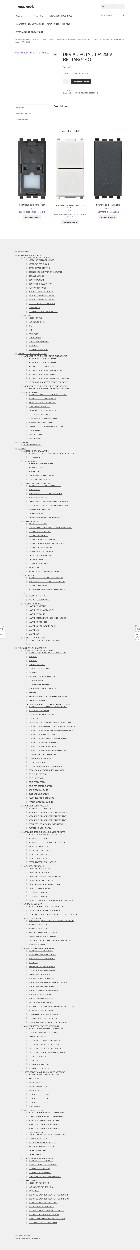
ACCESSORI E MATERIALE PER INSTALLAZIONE (48, 395)
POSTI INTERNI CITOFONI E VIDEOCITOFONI (46, 1211)
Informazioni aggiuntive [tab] (23, 113)
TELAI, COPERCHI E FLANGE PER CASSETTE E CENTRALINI (53, 914)
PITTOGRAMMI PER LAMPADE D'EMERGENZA (47, 589)
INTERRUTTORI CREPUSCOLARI (42, 734)
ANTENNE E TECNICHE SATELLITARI (38, 650)
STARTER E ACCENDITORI (39, 509)
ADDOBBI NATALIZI (30, 461)
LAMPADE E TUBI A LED (38, 622)
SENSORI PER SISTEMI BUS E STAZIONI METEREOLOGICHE (52, 1006)
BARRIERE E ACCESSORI (39, 846)
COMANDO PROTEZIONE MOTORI (36, 258)
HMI (30, 330)
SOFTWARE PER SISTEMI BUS (41, 1010)
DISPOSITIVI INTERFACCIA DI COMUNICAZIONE (47, 1052)
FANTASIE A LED (35, 467)
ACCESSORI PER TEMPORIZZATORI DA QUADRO (48, 706)
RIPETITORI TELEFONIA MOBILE (41, 1146)
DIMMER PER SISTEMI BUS (39, 974)
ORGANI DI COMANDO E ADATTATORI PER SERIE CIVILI (50, 940)
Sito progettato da (21, 1238)
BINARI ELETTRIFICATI (38, 524)
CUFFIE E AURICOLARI (38, 1138)
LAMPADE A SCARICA (37, 606)
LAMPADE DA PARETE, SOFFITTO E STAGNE (46, 543)
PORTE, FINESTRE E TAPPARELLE (42, 862)
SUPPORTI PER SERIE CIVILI (40, 1068)
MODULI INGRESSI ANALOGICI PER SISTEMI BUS (48, 982)
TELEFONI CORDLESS (37, 1150)
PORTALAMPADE (35, 457)
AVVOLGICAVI (34, 1078)
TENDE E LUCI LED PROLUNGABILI (42, 475)
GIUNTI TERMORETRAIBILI (39, 888)
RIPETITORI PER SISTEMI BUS (41, 1002)
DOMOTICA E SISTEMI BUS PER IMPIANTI (39, 948)
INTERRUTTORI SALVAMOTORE (41, 292)
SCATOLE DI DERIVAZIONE (34, 1110)
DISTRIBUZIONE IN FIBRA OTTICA (42, 676)
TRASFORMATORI (36, 513)
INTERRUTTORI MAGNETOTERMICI (42, 746)
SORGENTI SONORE (37, 944)
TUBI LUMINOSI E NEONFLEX (40, 479)
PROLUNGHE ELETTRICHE (39, 1094)
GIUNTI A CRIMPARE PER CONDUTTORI (44, 884)
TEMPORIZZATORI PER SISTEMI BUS (43, 1014)
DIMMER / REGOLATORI (38, 1036)
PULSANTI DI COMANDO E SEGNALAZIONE (46, 766)
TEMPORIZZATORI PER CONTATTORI (43, 311)
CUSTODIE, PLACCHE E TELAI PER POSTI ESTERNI (49, 1195)
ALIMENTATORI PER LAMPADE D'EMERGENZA (47, 581)
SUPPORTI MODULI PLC (38, 349)
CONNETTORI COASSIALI (39, 668)
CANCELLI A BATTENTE (38, 854)
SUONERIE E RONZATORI (39, 794)
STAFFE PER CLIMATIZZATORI (40, 422)
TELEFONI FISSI (35, 1154)
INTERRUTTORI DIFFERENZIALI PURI (43, 742)
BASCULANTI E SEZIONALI (39, 850)
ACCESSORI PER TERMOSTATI (41, 1161)
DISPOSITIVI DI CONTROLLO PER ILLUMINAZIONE (48, 505)
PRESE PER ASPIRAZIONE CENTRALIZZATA (46, 824)
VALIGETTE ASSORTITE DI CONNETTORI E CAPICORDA (51, 900)
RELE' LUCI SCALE (36, 778)
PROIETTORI (34, 567)
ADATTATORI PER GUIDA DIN (40, 264)
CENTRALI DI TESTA (37, 664)
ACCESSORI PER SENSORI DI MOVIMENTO (46, 1028)
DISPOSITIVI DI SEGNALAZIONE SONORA (45, 1048)
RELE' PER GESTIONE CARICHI (41, 786)
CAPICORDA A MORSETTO (39, 868)
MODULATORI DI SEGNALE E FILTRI (42, 688)
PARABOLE (33, 692)
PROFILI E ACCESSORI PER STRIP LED (44, 640)
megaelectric (24, 6)
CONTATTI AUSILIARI (37, 280)
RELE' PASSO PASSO (37, 782)
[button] (55, 54)
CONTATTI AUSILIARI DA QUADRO (42, 714)
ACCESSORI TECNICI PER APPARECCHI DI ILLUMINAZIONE (52, 453)
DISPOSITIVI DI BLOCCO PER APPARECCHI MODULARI (50, 722)
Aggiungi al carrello (81, 81)
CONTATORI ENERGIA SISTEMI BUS (43, 970)
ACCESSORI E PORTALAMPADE (36, 451)
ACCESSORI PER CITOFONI (39, 1183)
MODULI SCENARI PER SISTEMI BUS (43, 990)
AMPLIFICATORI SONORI (38, 924)
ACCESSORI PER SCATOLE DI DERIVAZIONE (46, 1112)
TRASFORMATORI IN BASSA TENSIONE (44, 517)
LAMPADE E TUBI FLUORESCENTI (42, 626)
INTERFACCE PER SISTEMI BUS (41, 978)
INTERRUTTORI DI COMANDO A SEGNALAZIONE (48, 738)
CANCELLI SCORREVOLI (38, 858)
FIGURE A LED (34, 471)
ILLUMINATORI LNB (36, 680)
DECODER (33, 672)
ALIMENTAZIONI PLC (37, 322)
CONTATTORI (34, 718)
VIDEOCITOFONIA (30, 1180)
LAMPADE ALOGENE (37, 614)
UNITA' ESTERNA (35, 434)
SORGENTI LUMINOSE (32, 604)
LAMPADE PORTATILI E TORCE (41, 551)
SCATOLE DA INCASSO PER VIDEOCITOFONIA (47, 1218)
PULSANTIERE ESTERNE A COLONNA (44, 1214)
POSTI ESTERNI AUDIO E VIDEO (41, 1207)
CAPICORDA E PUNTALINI (33, 866)
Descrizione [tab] (19, 107)
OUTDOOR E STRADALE (38, 563)
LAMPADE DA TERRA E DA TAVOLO (42, 547)
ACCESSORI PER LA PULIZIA (40, 808)
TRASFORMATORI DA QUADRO (41, 802)
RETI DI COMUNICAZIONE (39, 342)
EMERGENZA (28, 575)
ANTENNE (33, 656)
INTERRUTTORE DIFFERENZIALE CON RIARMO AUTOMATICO (53, 726)
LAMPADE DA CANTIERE (38, 535)
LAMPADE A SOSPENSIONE (40, 531)
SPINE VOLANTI (35, 1106)
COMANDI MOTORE (36, 276)
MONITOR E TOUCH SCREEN (40, 994)
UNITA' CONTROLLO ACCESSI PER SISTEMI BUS (48, 1022)
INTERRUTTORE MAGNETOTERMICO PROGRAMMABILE (51, 730)
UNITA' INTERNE (35, 438)
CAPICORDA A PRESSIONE (39, 872)
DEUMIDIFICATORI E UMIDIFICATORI (43, 410)
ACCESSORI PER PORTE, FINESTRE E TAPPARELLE (49, 842)
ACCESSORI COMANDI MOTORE (41, 260)
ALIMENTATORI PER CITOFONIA (41, 1187)
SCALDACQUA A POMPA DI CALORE (43, 418)
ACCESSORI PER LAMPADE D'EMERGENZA (46, 577)
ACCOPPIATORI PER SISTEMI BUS (42, 955)
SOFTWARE (33, 346)
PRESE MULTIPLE (36, 1082)
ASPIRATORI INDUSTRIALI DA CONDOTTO (45, 370)
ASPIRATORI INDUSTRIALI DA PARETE (44, 374)
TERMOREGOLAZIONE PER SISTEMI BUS (45, 1018)
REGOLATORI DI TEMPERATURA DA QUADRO (46, 770)
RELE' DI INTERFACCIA (38, 774)
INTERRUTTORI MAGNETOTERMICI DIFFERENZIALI (49, 750)
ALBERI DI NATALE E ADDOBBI (41, 463)
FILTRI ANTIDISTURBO (37, 288)
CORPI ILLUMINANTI (31, 521)
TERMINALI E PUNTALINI (38, 892)
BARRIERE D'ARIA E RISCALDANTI (42, 402)
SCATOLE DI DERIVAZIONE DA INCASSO (44, 1120)
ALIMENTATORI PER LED (38, 497)
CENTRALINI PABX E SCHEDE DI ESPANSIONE (47, 1134)
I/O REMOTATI (34, 334)
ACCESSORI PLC (35, 318)
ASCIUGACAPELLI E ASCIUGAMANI (42, 358)
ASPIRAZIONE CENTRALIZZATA (35, 806)
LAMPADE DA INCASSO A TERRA (42, 539)
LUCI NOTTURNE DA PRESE (40, 555)
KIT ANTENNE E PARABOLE (40, 684)
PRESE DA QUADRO (37, 762)
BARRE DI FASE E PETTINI (39, 268)
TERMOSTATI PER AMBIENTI (40, 1172)
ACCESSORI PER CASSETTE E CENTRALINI (46, 906)
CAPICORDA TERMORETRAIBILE (42, 880)
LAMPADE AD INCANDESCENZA (41, 610)
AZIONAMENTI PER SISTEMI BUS (42, 966)
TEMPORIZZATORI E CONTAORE (41, 798)
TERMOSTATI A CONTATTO (39, 1168)
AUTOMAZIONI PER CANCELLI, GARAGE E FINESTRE (44, 832)
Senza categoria (39, 16)
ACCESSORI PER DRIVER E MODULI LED (45, 485)
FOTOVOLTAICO (53, 24)
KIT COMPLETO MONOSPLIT (40, 414)
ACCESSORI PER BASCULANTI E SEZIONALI (46, 834)
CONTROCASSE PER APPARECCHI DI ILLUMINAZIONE (50, 527)
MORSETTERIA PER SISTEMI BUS (42, 998)
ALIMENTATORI (34, 489)
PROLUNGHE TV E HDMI (38, 1102)
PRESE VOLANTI (35, 1090)
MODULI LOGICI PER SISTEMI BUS (42, 986)
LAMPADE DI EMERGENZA (39, 585)
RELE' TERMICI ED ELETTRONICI (42, 303)
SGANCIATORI (34, 307)
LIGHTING (66, 24)
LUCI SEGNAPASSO (36, 559)
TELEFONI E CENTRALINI (33, 1132)
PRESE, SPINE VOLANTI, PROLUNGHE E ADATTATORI (44, 1072)
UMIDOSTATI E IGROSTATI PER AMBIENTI (45, 1176)
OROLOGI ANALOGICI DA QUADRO (42, 754)
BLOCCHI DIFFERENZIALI (39, 710)
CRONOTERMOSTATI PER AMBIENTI (43, 1165)
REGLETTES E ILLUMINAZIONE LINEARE (45, 571)
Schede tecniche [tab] (21, 119)
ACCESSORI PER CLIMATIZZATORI (42, 398)
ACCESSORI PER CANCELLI (40, 838)
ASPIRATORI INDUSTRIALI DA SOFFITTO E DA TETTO (49, 378)
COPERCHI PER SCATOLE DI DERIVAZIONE (46, 1116)
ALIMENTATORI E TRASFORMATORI (37, 483)
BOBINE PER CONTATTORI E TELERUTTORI (46, 272)
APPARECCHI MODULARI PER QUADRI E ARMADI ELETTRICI (47, 704)
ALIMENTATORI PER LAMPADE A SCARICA (45, 493)
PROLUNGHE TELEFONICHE (40, 1098)
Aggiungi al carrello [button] (32, 217)
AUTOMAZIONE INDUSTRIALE (60, 16)
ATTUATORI (33, 962)
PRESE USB (33, 1060)
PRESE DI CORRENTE (37, 1056)
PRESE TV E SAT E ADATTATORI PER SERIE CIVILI (48, 696)
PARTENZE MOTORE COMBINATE (42, 296)
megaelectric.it (36, 1238)
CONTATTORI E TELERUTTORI (40, 284)
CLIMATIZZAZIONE (30, 392)
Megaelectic (19, 16)
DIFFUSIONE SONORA (32, 918)
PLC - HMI (27, 315)
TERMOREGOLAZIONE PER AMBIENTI (38, 1158)
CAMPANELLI (34, 1191)
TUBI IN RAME (34, 430)
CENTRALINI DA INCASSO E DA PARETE (44, 910)
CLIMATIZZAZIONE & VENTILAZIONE (29, 24)
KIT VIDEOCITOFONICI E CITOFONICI (43, 1203)
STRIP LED (33, 644)
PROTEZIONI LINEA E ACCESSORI (42, 1142)
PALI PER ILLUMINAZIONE (39, 600)
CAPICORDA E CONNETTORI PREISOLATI (45, 876)
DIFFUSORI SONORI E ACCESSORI (42, 936)
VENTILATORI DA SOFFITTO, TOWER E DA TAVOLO (48, 382)
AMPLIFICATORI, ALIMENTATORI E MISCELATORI (47, 653)
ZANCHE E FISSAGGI (37, 700)
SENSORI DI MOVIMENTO (38, 1064)
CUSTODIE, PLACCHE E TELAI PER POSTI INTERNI (49, 1199)
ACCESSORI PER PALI (37, 596)
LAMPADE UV (34, 634)
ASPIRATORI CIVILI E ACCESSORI (42, 366)
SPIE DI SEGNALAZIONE (38, 790)
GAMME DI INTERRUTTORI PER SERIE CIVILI (64, 39)
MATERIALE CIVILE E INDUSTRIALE (29, 32)
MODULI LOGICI (35, 338)
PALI (25, 593)
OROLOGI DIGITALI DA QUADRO (41, 758)
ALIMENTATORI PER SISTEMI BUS (42, 958)
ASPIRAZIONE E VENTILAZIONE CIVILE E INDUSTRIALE (45, 356)
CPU (30, 326)
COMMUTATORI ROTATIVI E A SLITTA (43, 1032)
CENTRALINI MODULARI (33, 904)
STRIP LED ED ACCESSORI (34, 638)
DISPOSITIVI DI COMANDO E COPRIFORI (95, 39)
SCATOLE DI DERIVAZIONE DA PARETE (44, 1124)
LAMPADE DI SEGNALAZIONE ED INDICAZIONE (47, 618)
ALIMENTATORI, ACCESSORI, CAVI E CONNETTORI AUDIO (51, 920)
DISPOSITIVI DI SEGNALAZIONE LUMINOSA (46, 1044)
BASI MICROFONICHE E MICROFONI (43, 932)
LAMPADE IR (34, 630)
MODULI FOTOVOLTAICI (32, 444)
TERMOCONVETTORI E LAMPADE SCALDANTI (47, 426)
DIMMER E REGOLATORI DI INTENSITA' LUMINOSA (48, 501)
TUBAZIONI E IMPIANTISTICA (40, 828)
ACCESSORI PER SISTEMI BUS (41, 951)
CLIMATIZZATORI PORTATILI (39, 406)
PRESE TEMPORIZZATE (38, 1086)
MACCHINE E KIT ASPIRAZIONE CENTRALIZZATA (48, 812)
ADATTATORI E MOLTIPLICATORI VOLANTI (45, 1074)
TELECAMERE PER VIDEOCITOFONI (43, 1222)
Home (20, 39)
